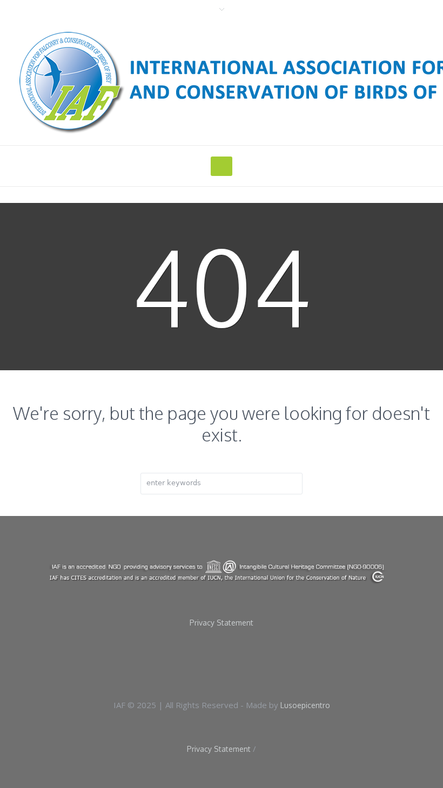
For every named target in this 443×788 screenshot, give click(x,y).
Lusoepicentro (305, 705)
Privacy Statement (221, 623)
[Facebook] (206, 662)
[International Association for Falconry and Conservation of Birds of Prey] (221, 571)
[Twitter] (241, 662)
